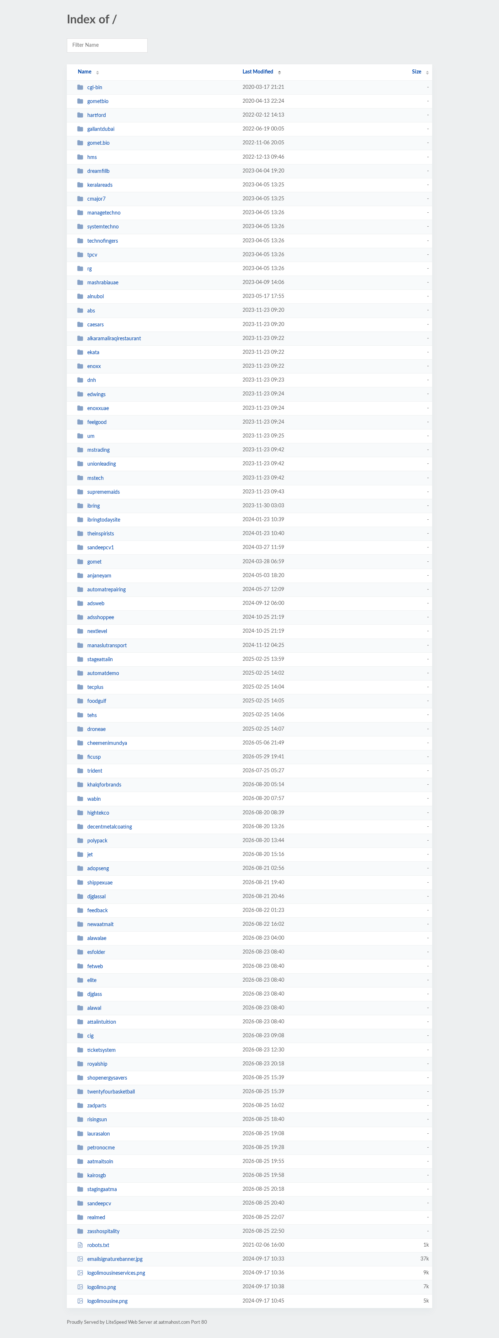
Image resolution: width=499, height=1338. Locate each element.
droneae (96, 729)
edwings (96, 394)
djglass (94, 994)
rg (89, 269)
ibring (93, 506)
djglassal (96, 896)
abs (91, 310)
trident (94, 771)
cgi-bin (94, 87)
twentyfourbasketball (111, 1092)
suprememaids (103, 492)
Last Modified (258, 72)
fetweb (95, 966)
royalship (97, 1064)
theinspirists (100, 534)
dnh (91, 380)
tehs (92, 715)
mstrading (98, 450)
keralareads (100, 185)
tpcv (92, 255)
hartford (96, 115)
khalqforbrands (104, 785)
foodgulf (96, 701)
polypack (97, 841)
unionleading (101, 464)
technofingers (102, 241)
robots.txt (98, 1245)
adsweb (95, 603)
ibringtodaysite (103, 520)
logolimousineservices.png (116, 1273)
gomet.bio (98, 143)
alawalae (96, 938)
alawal (94, 1008)
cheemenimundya (107, 743)
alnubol (95, 296)
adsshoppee (100, 617)
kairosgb (96, 1175)
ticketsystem (101, 1050)
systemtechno (103, 227)
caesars (95, 324)
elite (91, 980)
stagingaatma (102, 1189)
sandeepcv (99, 1203)
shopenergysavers (107, 1078)
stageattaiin (100, 659)
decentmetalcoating (109, 827)
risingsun (97, 1119)
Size (416, 72)
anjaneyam (99, 576)
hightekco (98, 813)
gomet (94, 562)
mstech (95, 478)
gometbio (97, 101)
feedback (97, 910)
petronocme (101, 1148)
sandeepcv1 (100, 547)
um (91, 436)
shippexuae (100, 882)
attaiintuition (101, 1022)
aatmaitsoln (100, 1161)
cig (90, 1036)
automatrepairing (106, 589)
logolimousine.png (107, 1301)
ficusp (94, 757)
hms (92, 157)
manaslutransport (107, 645)
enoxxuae (98, 408)
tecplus (95, 687)
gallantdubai (100, 129)
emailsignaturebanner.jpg (114, 1259)
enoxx (94, 366)
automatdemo (103, 673)
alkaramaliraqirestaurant (114, 338)
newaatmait (100, 924)
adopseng (98, 868)
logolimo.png (101, 1287)
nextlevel (97, 631)
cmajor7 (96, 199)
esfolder (96, 952)
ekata (93, 352)
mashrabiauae (102, 282)
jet (90, 854)
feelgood (97, 422)
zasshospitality (103, 1231)
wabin (94, 798)
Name (84, 72)
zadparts (96, 1105)
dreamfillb (98, 171)
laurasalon (98, 1134)
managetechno (104, 213)
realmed (96, 1217)
